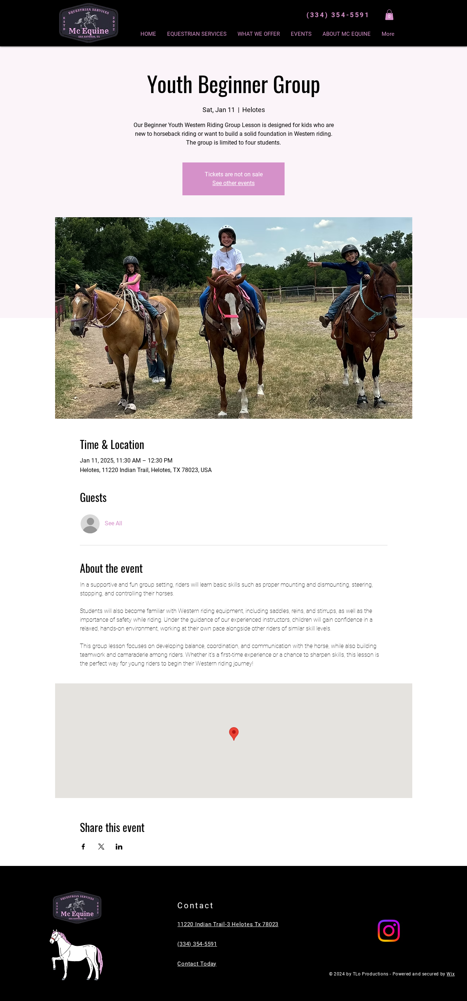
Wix (451, 974)
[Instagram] (389, 931)
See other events (233, 183)
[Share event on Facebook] (83, 846)
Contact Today (196, 963)
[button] (389, 14)
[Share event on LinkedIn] (119, 846)
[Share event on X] (101, 846)
